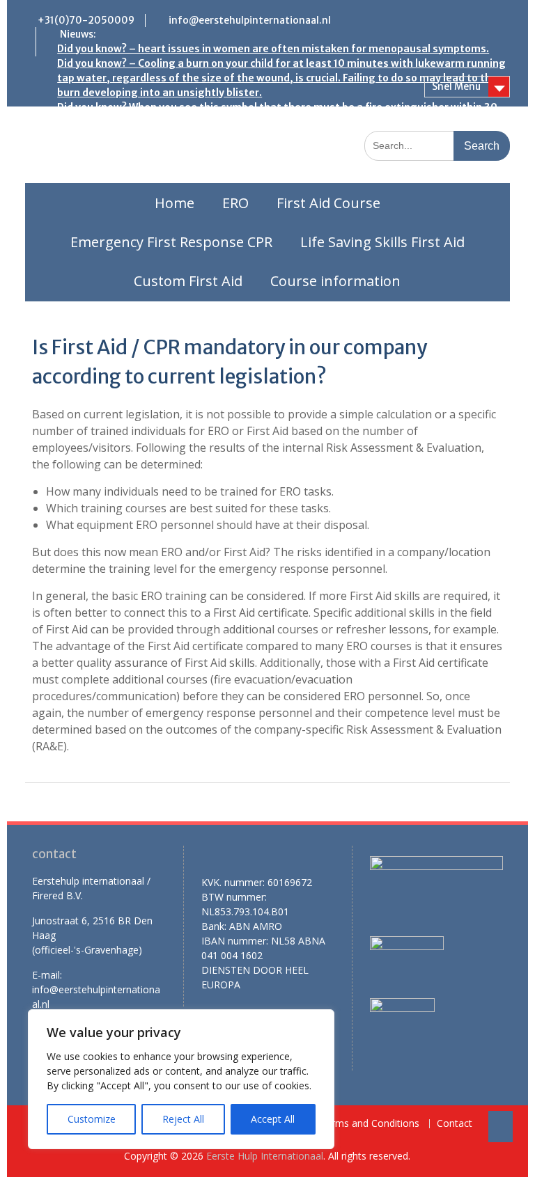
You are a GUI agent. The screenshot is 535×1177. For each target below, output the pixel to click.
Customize (92, 1118)
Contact (454, 1123)
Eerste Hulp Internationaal (264, 1155)
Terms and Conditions (369, 1123)
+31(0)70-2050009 (86, 20)
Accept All (273, 1118)
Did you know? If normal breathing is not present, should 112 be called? (230, 165)
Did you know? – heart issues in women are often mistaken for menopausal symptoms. (273, 48)
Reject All (183, 1118)
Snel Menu (456, 86)
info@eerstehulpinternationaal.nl (250, 20)
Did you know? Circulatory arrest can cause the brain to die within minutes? (242, 180)
